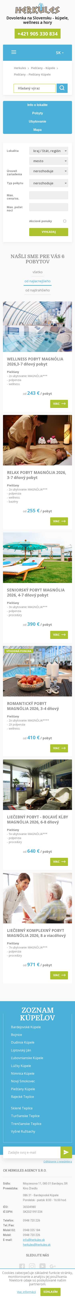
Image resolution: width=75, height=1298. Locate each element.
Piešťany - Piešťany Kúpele (32, 74)
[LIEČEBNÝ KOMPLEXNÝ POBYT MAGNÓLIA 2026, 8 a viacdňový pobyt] (37, 898)
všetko (38, 272)
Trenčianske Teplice (26, 1124)
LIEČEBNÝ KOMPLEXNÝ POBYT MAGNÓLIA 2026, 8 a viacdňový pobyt (36, 933)
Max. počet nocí (15, 208)
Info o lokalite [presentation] (37, 105)
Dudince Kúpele (22, 1042)
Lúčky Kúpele (21, 1066)
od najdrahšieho (37, 290)
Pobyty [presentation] (37, 113)
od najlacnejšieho (38, 281)
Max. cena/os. (13, 196)
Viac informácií (26, 1292)
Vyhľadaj (49, 232)
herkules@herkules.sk (37, 1244)
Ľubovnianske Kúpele (27, 1058)
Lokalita (13, 150)
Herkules (20, 68)
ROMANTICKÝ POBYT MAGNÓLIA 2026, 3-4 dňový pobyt (33, 706)
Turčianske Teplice (25, 1116)
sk (59, 52)
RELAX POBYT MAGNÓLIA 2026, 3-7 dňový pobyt (36, 475)
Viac (56, 403)
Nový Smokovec (23, 1081)
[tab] (37, 105)
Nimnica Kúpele (22, 1073)
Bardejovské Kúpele (26, 1027)
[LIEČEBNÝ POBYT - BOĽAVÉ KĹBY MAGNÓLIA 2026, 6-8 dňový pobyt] (37, 785)
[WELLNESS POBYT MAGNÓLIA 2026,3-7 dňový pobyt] (37, 327)
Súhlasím (50, 1292)
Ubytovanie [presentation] (37, 121)
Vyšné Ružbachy (23, 1131)
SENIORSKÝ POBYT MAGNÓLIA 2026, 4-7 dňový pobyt (36, 593)
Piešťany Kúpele (23, 1089)
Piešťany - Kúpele (43, 68)
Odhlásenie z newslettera (57, 1162)
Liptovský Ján (21, 1050)
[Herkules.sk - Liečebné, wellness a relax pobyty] (37, 13)
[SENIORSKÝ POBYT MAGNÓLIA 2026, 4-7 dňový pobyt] (37, 558)
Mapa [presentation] (37, 129)
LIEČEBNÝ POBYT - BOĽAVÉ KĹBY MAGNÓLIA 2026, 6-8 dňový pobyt (37, 820)
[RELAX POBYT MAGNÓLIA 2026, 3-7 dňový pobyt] (37, 440)
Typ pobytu (15, 183)
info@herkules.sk (34, 1239)
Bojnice (16, 1034)
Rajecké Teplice (22, 1096)
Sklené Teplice (22, 1108)
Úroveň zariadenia (14, 172)
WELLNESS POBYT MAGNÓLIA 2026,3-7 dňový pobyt (35, 362)
